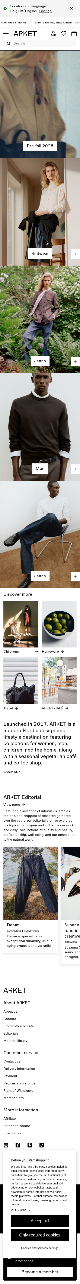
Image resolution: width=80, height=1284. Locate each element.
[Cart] (74, 33)
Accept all (40, 1220)
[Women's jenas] (40, 319)
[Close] (71, 8)
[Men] (40, 427)
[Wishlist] (63, 33)
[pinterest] (29, 1145)
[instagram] (6, 1145)
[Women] (40, 104)
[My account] (53, 33)
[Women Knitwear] (40, 212)
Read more (21, 1210)
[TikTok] (41, 1145)
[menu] (6, 33)
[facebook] (17, 1145)
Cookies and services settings (39, 1248)
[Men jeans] (40, 534)
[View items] (75, 254)
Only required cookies (39, 1235)
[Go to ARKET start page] (25, 33)
